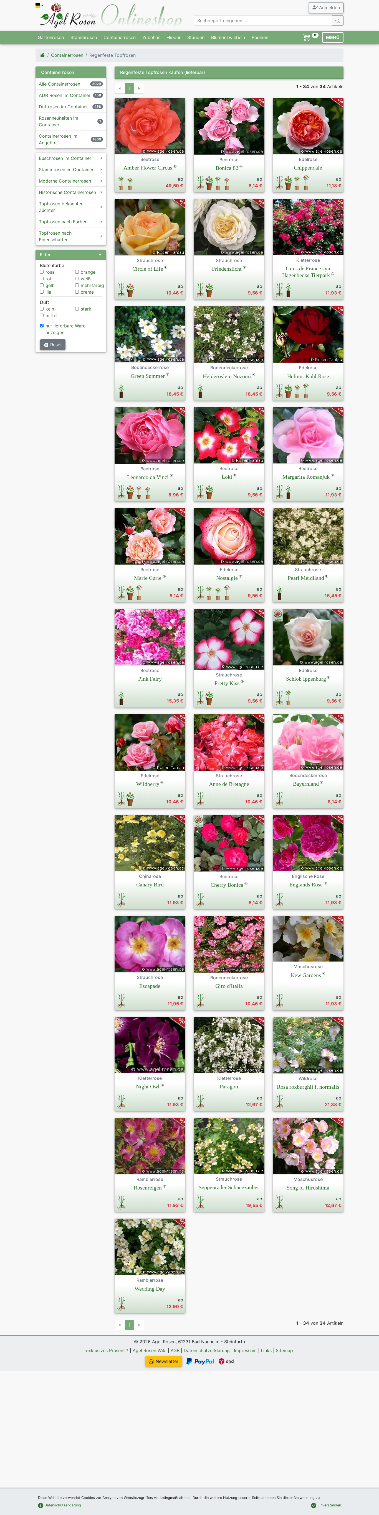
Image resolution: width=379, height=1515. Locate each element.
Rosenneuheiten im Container (58, 121)
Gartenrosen (51, 37)
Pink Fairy (150, 679)
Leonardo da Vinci (148, 477)
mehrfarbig (92, 285)
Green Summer (148, 376)
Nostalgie (227, 578)
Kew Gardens (306, 975)
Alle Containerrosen (59, 84)
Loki (227, 477)
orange (88, 272)
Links (266, 1350)
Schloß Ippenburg (306, 679)
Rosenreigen (148, 1188)
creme (87, 292)
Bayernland (306, 784)
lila (48, 292)
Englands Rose (306, 884)
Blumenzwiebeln (228, 37)
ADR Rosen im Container (64, 95)
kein (50, 309)
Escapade (149, 986)
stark (86, 309)
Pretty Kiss (226, 683)
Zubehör (151, 37)
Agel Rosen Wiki (149, 1350)
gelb (50, 285)
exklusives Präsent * (107, 1350)
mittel (51, 315)
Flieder (173, 37)
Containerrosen (119, 37)
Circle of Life (147, 269)
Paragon (229, 1086)
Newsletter (167, 1361)
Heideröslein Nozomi (227, 376)
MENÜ (333, 37)
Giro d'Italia (229, 986)
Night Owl (148, 1086)
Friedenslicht (227, 269)
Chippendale (308, 168)
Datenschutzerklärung (207, 1350)
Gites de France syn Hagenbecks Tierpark (306, 271)
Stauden (195, 37)
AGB (175, 1350)
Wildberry (147, 784)
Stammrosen (83, 37)
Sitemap (284, 1350)
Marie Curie (147, 578)
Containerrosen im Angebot (58, 139)
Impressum (245, 1350)
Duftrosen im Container (63, 106)
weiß (86, 278)
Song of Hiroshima (308, 1188)
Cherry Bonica (227, 885)
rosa (50, 272)
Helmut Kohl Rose (308, 376)
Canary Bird (150, 884)
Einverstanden (328, 1505)
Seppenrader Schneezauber (229, 1187)
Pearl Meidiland (306, 578)
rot (49, 278)
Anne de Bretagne (229, 784)
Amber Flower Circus (147, 168)
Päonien (260, 37)
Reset (56, 344)
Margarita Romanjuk (306, 477)
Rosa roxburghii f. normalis (308, 1087)
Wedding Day (150, 1289)
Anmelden (329, 7)
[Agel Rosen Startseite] (42, 55)
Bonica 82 (227, 168)
